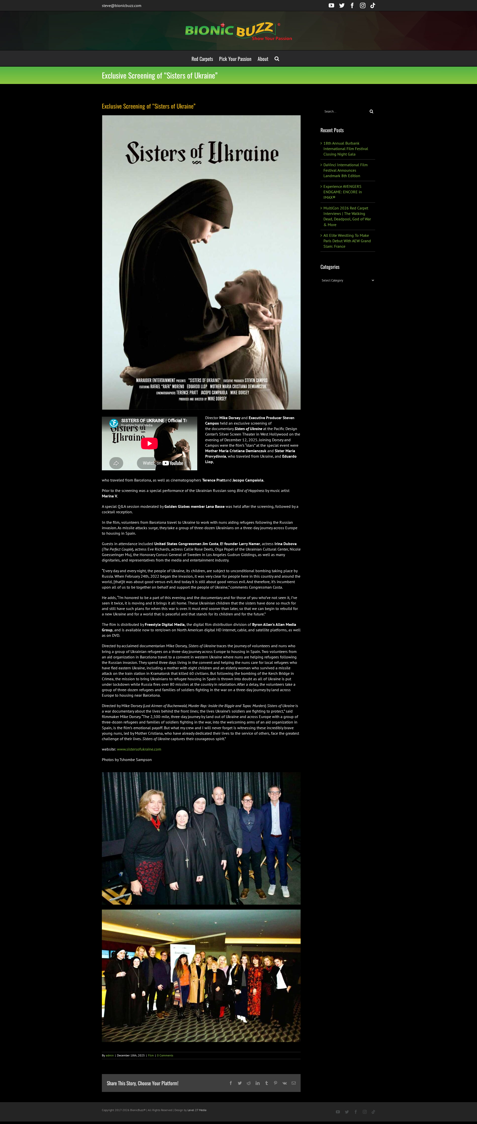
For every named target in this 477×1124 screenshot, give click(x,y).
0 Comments (165, 1055)
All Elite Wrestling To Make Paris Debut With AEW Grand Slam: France (347, 241)
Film (151, 1055)
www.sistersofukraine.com (139, 749)
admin (110, 1055)
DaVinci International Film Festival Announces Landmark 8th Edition (345, 170)
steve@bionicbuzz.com (121, 5)
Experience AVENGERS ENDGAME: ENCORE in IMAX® (342, 192)
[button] (277, 58)
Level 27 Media (197, 1110)
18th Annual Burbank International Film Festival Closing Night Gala (345, 149)
